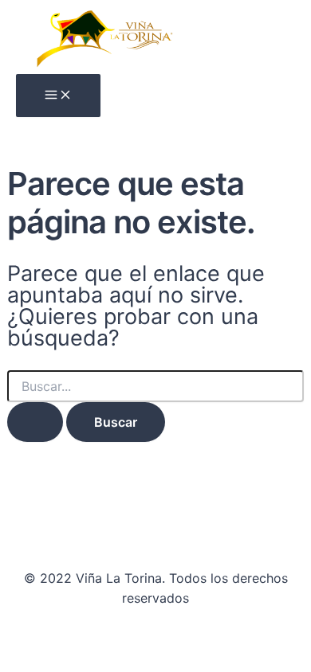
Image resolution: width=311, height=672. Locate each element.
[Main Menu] (58, 95)
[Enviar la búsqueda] (35, 422)
